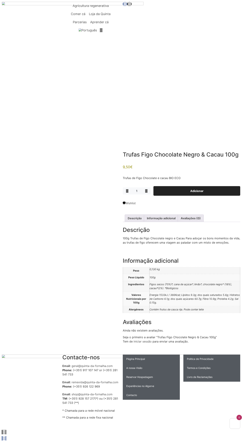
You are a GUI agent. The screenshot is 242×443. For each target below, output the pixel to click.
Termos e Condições (198, 367)
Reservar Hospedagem (139, 376)
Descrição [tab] (135, 218)
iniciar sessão (143, 341)
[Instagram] (129, 4)
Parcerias (80, 22)
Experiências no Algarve (140, 386)
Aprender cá (99, 22)
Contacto (131, 395)
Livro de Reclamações (199, 376)
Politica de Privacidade (200, 358)
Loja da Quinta (100, 14)
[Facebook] (125, 4)
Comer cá (78, 14)
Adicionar (197, 191)
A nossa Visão (134, 367)
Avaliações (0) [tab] (191, 218)
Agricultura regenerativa (91, 6)
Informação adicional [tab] (161, 218)
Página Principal (135, 358)
